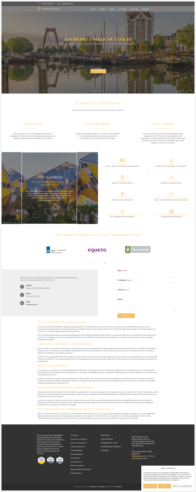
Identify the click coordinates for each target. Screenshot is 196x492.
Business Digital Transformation (80, 469)
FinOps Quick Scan (107, 439)
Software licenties (76, 473)
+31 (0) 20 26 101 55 (47, 3)
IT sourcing (103, 134)
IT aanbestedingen (76, 450)
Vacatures (122, 9)
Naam (122, 271)
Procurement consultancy (78, 439)
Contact (145, 9)
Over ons (134, 9)
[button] (81, 263)
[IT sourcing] (122, 162)
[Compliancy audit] (122, 196)
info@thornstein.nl (67, 3)
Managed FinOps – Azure (109, 443)
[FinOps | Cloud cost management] (171, 196)
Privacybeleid (93, 486)
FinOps (111, 9)
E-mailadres (124, 280)
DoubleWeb (118, 486)
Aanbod (102, 9)
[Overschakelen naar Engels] (160, 9)
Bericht (119, 299)
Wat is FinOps (105, 435)
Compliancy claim (76, 462)
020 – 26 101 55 (149, 456)
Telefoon (123, 290)
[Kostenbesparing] (122, 179)
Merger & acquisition (77, 465)
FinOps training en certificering (111, 446)
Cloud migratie (75, 458)
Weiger (164, 486)
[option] (56, 250)
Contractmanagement (77, 446)
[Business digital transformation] (171, 213)
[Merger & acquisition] (122, 213)
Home (93, 9)
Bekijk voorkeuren (182, 486)
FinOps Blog (105, 450)
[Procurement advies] (171, 162)
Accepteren (150, 486)
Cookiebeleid (102, 486)
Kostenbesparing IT (76, 454)
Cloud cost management (78, 443)
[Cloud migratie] (171, 179)
